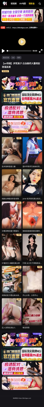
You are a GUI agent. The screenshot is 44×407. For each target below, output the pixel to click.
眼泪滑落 (26, 327)
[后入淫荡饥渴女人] (11, 311)
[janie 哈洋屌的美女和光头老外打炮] (32, 182)
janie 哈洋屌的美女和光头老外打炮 (32, 199)
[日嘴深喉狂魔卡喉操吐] (11, 215)
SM (13, 58)
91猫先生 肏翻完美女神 (11, 263)
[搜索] (40, 3)
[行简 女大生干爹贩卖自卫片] (32, 247)
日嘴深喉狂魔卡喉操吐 (10, 231)
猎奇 (18, 58)
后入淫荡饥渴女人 (9, 327)
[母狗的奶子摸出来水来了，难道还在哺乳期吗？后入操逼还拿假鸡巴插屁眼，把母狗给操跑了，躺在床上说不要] (11, 279)
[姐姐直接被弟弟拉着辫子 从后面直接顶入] (32, 215)
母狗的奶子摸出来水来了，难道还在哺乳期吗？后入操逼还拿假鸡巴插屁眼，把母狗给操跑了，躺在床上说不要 (11, 295)
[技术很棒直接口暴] (11, 150)
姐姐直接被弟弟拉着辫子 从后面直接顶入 (32, 231)
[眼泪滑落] (32, 311)
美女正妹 (6, 58)
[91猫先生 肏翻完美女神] (11, 247)
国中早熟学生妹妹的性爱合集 (32, 166)
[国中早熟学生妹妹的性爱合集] (32, 150)
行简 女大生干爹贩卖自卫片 (32, 263)
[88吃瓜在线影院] (5, 3)
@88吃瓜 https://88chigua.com (22, 398)
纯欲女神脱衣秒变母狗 (10, 199)
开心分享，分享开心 (30, 295)
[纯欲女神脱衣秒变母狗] (11, 182)
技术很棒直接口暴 (9, 166)
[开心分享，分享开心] (32, 279)
